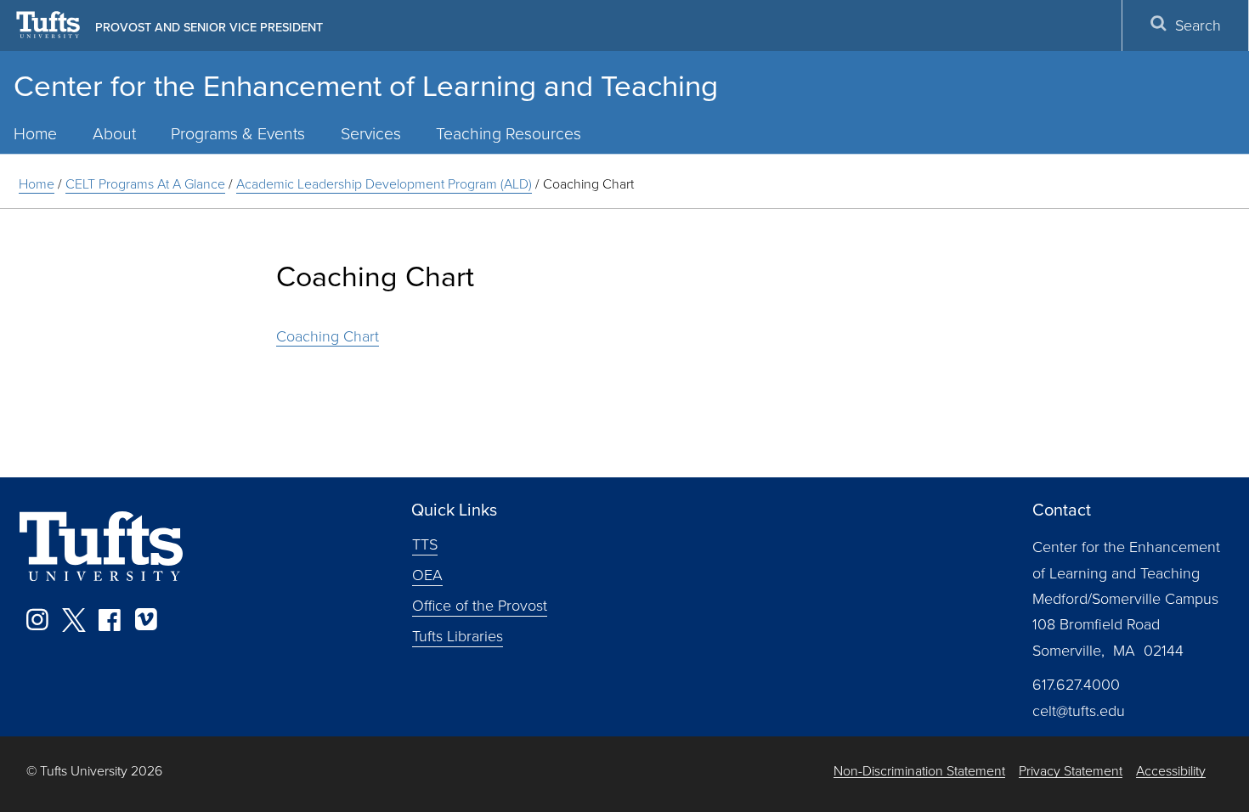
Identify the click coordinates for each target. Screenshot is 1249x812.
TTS (425, 543)
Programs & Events (238, 132)
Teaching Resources (508, 132)
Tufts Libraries (457, 635)
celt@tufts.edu (1078, 710)
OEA (427, 574)
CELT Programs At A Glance (145, 183)
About (114, 132)
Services (371, 132)
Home (36, 183)
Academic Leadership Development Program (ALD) (384, 183)
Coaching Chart (327, 335)
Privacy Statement (1070, 771)
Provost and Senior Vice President (209, 27)
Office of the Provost (479, 605)
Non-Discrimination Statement (919, 771)
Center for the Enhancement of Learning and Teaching (366, 84)
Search (1198, 24)
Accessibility (1171, 771)
